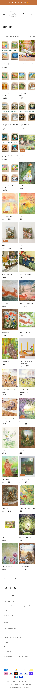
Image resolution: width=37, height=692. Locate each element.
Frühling (4, 537)
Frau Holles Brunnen (24, 479)
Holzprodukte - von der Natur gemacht (17, 606)
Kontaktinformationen (15, 687)
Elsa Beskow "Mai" (24, 392)
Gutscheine (8, 652)
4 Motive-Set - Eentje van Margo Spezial (26, 94)
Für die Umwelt (9, 601)
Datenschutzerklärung (14, 684)
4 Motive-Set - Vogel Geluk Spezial (9, 186)
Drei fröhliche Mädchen (25, 274)
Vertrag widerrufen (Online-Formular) (16, 656)
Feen (20, 421)
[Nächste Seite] (32, 578)
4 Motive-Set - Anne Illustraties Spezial (7, 63)
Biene (20, 216)
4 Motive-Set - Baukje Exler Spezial (9, 94)
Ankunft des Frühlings (25, 185)
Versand (28, 684)
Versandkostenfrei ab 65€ (12, 637)
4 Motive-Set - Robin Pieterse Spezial (10, 125)
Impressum (26, 687)
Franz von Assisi (6, 479)
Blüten (21, 245)
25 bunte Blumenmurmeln (26, 63)
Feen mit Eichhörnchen (25, 537)
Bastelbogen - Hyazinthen (9, 274)
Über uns (7, 610)
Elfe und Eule (5, 361)
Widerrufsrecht (26, 681)
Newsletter (7, 642)
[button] (4, 13)
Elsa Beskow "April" (7, 392)
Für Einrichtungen (10, 628)
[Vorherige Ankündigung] (4, 2)
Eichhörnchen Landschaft (26, 303)
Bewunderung (6, 332)
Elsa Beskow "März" (7, 421)
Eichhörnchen (5, 303)
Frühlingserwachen (7, 566)
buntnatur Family (15, 681)
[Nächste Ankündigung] (33, 2)
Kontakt (6, 633)
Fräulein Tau (5, 508)
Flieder (4, 450)
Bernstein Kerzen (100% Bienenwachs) (25, 362)
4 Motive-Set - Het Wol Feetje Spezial (10, 155)
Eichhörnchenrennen (25, 332)
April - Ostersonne (7, 216)
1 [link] (4, 578)
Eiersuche (21, 450)
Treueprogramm (9, 647)
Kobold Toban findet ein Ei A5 (27, 508)
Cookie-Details (9, 615)
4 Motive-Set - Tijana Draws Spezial (26, 125)
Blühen (4, 245)
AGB (23, 684)
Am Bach (21, 155)
